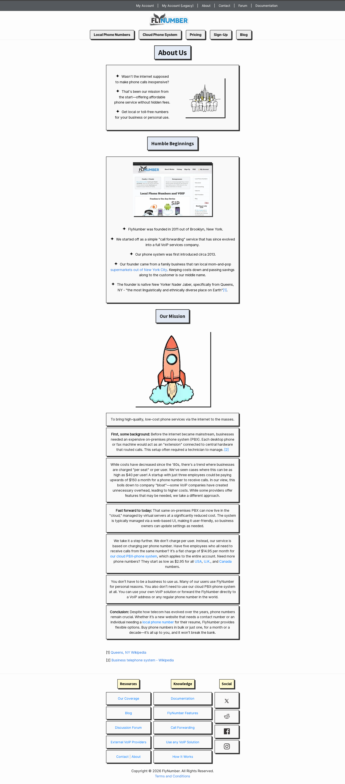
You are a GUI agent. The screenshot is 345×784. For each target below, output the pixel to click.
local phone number (158, 622)
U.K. (207, 561)
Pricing (195, 34)
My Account (145, 6)
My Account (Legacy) (178, 6)
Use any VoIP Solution (182, 742)
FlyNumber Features (182, 713)
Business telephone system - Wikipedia (142, 660)
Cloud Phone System (160, 34)
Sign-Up (221, 34)
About (206, 6)
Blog (244, 34)
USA (198, 561)
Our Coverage (128, 698)
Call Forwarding (183, 727)
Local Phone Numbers (112, 34)
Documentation (267, 6)
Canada (225, 561)
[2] (226, 449)
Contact (224, 6)
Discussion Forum (128, 727)
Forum (242, 6)
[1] (225, 290)
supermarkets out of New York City (139, 270)
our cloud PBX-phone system (133, 556)
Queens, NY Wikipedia (128, 652)
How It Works (182, 757)
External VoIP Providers (128, 742)
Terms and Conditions (172, 776)
